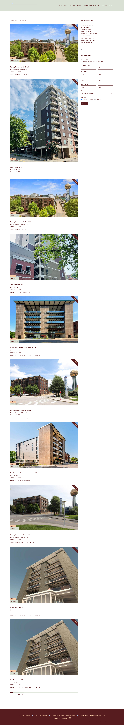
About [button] (79, 5)
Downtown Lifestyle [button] (91, 5)
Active (85, 99)
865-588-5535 (26, 715)
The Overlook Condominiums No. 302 (23, 473)
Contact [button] (105, 5)
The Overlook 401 (16, 680)
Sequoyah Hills (86, 31)
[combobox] (97, 61)
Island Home (85, 27)
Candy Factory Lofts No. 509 (20, 535)
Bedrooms (84, 71)
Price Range (85, 65)
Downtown (84, 24)
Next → (20, 694)
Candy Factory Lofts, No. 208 (20, 222)
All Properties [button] (69, 5)
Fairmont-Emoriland (87, 39)
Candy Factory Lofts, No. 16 (20, 67)
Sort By (83, 90)
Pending (99, 99)
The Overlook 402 (16, 607)
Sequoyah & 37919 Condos (89, 33)
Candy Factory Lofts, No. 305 (20, 410)
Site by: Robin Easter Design (106, 721)
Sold (91, 99)
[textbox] (97, 61)
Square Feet (85, 84)
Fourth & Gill (85, 35)
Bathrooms (85, 78)
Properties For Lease (88, 40)
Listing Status (86, 97)
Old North (84, 37)
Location (84, 59)
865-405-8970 (43, 715)
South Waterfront (87, 26)
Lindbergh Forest (86, 29)
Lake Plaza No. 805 (16, 167)
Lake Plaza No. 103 (16, 285)
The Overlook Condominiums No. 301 (23, 347)
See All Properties (87, 42)
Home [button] (60, 5)
